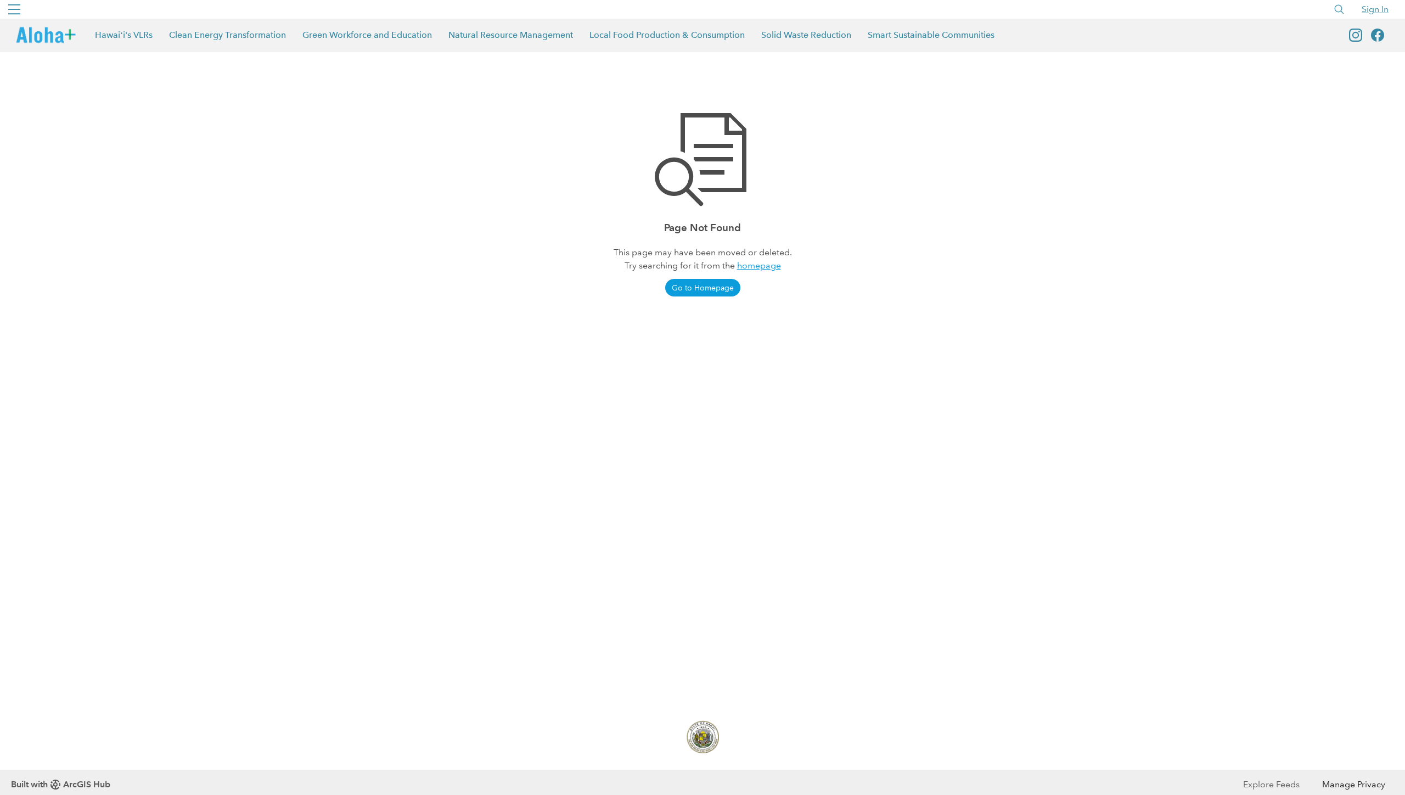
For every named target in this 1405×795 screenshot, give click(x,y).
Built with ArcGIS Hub (60, 784)
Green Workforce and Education (367, 35)
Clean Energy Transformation (227, 35)
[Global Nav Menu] (14, 9)
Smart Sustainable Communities (931, 35)
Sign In (1375, 9)
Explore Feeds (1271, 784)
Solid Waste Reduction (806, 35)
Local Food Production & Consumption (667, 35)
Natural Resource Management (510, 35)
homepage (759, 265)
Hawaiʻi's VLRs (124, 35)
